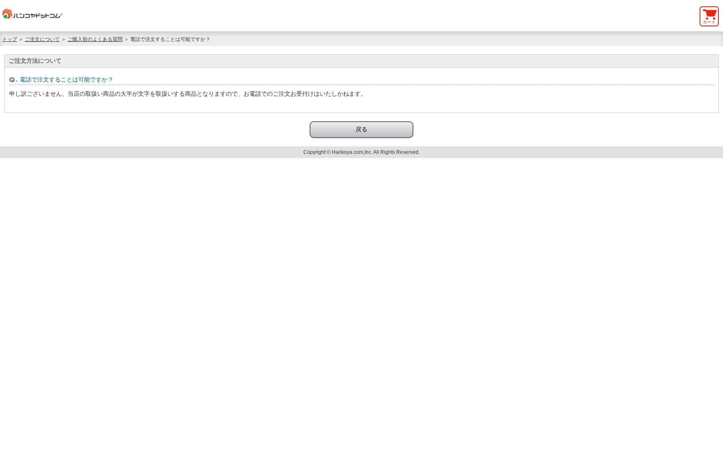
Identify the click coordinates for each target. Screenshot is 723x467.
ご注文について (42, 39)
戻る (361, 129)
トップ (9, 39)
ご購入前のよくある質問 (95, 39)
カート (709, 22)
